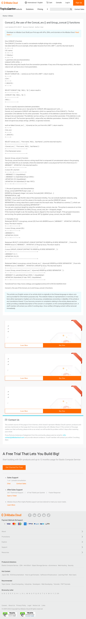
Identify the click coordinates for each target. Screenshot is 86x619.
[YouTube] (44, 515)
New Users (72, 575)
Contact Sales (79, 9)
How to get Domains (32, 575)
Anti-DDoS (27, 565)
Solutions (29, 9)
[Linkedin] (34, 515)
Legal (29, 605)
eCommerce (52, 565)
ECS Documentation (17, 575)
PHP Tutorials (65, 584)
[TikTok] (48, 515)
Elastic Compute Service (10, 565)
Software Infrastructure (48, 575)
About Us (12, 605)
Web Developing (46, 584)
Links (43, 605)
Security (70, 565)
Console (59, 2)
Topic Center (6, 584)
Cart (50, 2)
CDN (21, 565)
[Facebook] (30, 515)
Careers (4, 605)
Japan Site (5, 575)
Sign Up (79, 3)
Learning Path (63, 575)
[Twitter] (39, 515)
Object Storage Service (39, 565)
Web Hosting (62, 565)
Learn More (24, 345)
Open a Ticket (12, 496)
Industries (28, 584)
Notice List (36, 605)
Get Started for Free (14, 467)
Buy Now (62, 345)
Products (18, 9)
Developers (36, 584)
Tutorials (57, 584)
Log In (67, 2)
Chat (9, 483)
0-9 (58, 593)
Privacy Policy (21, 605)
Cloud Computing (17, 584)
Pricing (40, 9)
